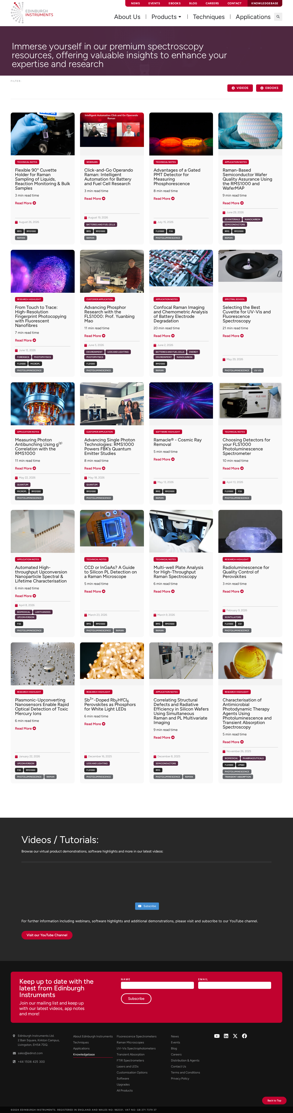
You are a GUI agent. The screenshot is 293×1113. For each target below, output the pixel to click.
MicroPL (35, 363)
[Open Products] (180, 16)
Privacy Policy (180, 1078)
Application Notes (236, 162)
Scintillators (233, 617)
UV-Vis (257, 370)
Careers (212, 3)
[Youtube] (216, 1036)
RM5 (19, 231)
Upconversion (25, 617)
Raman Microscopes (130, 1042)
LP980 (241, 765)
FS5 (171, 231)
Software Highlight (168, 431)
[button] (278, 17)
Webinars (92, 162)
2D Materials (232, 219)
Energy (193, 352)
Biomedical (23, 612)
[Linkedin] (226, 1036)
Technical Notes (27, 162)
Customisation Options (132, 1072)
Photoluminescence (168, 237)
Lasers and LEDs (128, 1066)
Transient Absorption (238, 776)
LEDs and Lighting (118, 352)
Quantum (22, 484)
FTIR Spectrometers (130, 1060)
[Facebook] (244, 1036)
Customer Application (99, 299)
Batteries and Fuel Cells (100, 224)
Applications (81, 1048)
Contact (235, 3)
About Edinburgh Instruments (93, 1036)
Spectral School (235, 299)
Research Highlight (29, 299)
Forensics (23, 357)
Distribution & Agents (185, 1060)
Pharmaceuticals (253, 758)
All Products (125, 1090)
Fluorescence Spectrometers (137, 1036)
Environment (94, 352)
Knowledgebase (84, 1054)
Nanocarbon (252, 219)
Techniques (81, 1042)
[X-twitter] (235, 1036)
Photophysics (42, 357)
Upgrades (123, 1084)
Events (154, 3)
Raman (21, 237)
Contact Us (178, 1066)
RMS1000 (31, 231)
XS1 (240, 623)
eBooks (175, 3)
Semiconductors (235, 224)
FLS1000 (160, 231)
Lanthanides (42, 612)
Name (125, 979)
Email (203, 979)
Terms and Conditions (185, 1072)
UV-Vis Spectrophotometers (136, 1048)
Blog (193, 3)
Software (123, 1078)
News (135, 3)
